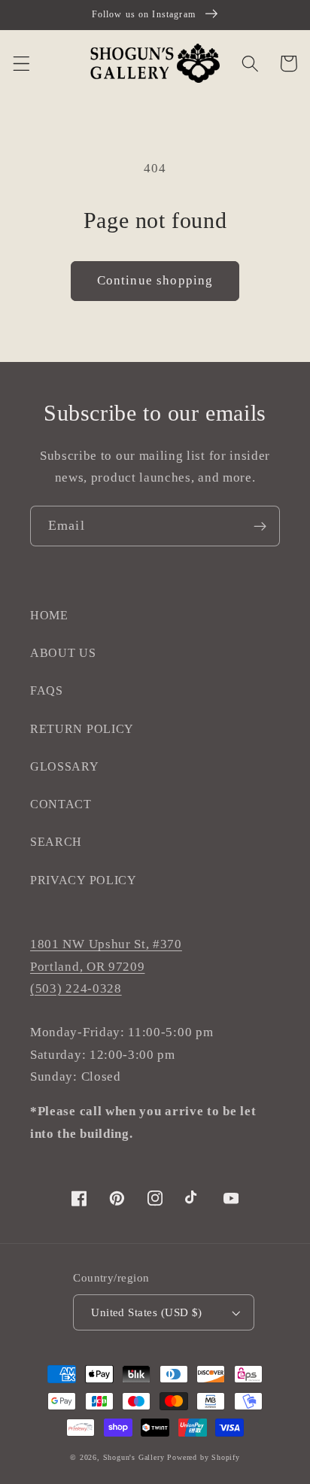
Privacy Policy (83, 880)
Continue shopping (155, 280)
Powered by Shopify (203, 1457)
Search (56, 841)
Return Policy (82, 728)
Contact (61, 804)
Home (49, 615)
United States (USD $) (146, 1312)
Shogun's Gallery (134, 1457)
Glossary (64, 766)
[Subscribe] (260, 526)
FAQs (46, 690)
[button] (21, 63)
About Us (63, 652)
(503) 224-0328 (76, 988)
